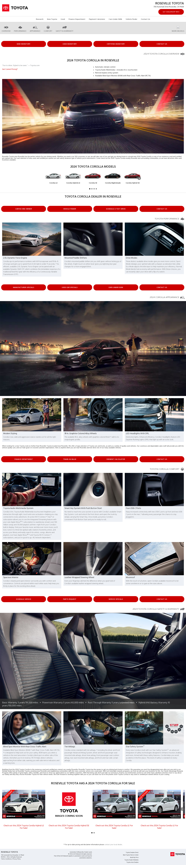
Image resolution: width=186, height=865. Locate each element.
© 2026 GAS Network (74, 854)
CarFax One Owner (23, 209)
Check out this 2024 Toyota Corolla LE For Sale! (114, 826)
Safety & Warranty (64, 31)
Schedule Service (23, 599)
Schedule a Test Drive (116, 209)
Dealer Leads (88, 852)
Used (63, 19)
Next (139, 178)
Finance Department (77, 19)
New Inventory (23, 44)
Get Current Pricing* (10, 69)
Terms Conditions (6, 859)
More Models (178, 31)
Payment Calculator (97, 19)
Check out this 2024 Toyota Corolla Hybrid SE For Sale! (69, 826)
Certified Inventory (116, 44)
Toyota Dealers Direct (132, 852)
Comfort (48, 31)
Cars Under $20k (115, 19)
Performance (20, 31)
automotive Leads (79, 856)
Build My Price (134, 857)
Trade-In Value (69, 459)
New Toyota (52, 19)
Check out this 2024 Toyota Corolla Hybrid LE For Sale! (24, 826)
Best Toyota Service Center (130, 855)
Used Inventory (70, 44)
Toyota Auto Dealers (132, 862)
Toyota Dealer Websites (131, 860)
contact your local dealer (113, 844)
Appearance (35, 31)
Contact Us (145, 19)
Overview (6, 31)
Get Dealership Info (171, 12)
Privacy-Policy (17, 859)
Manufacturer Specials (23, 287)
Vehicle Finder (131, 19)
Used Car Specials (70, 287)
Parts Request (69, 599)
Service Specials (116, 599)
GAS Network (64, 856)
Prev (4, 809)
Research (39, 19)
